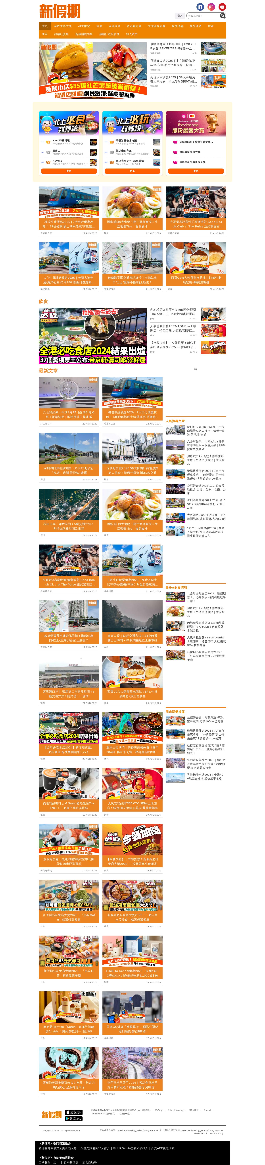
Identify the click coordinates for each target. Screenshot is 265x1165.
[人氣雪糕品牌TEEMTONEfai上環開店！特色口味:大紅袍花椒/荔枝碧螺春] (175, 641)
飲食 (99, 26)
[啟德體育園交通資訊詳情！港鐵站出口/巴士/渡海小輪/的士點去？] (175, 749)
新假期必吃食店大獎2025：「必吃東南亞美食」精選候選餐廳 (206, 656)
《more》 (207, 1110)
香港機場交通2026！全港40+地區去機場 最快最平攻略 (205, 776)
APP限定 (84, 26)
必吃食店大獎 (63, 26)
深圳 (42, 479)
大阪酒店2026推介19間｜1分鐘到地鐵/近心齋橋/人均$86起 (206, 516)
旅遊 (211, 26)
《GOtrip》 (159, 1110)
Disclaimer (199, 1133)
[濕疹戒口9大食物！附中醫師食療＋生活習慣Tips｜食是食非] (175, 459)
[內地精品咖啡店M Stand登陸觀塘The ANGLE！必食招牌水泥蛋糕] (175, 626)
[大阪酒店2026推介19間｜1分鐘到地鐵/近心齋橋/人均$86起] (175, 518)
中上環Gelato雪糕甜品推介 (130, 1148)
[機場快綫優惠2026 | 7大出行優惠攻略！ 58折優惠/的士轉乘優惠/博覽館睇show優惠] (175, 474)
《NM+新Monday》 (176, 1110)
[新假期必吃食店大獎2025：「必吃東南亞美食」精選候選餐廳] (175, 655)
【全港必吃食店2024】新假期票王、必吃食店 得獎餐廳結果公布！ (206, 597)
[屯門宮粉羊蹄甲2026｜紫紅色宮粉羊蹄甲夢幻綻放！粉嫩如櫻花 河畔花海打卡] (175, 763)
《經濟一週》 (125, 1113)
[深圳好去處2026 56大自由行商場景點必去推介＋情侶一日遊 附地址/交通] (175, 430)
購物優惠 (177, 26)
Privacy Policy (216, 1133)
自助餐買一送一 (49, 1162)
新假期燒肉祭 (84, 34)
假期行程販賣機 (109, 34)
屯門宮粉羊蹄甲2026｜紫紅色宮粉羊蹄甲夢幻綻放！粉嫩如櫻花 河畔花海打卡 (206, 763)
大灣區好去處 (156, 26)
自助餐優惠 (71, 1162)
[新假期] (85, 11)
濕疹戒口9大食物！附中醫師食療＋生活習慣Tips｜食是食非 (206, 460)
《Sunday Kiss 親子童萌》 (103, 1113)
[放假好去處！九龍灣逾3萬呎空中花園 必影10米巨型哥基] (175, 721)
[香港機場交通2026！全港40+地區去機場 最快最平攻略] (175, 778)
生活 (45, 34)
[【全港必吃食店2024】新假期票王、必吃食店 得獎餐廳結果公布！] (175, 597)
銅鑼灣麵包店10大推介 (95, 1148)
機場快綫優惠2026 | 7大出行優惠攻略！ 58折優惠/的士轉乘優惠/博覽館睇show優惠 (206, 474)
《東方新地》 (194, 1110)
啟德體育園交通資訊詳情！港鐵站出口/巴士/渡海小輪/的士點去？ (206, 749)
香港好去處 (134, 26)
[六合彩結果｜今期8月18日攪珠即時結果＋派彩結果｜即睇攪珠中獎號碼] (175, 445)
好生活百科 (46, 423)
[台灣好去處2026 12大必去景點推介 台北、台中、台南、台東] (175, 489)
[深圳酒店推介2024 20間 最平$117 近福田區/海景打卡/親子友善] (175, 503)
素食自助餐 (89, 1162)
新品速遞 (196, 26)
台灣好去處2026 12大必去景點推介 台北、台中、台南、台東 (206, 489)
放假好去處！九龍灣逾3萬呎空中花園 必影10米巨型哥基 (205, 719)
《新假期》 (146, 1110)
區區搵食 (114, 26)
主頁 (45, 26)
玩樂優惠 (154, 86)
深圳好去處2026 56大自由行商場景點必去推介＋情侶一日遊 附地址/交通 (206, 430)
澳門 (106, 759)
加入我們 (132, 34)
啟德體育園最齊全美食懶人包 (58, 1148)
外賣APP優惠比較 (163, 1148)
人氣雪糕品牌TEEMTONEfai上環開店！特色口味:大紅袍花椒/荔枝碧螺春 (206, 641)
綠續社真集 (61, 34)
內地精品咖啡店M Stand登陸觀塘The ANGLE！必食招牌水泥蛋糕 (206, 626)
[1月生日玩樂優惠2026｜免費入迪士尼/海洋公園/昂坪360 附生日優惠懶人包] (175, 531)
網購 (106, 982)
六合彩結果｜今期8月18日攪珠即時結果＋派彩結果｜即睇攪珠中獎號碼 (206, 445)
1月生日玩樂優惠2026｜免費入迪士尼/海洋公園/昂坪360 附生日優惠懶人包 (206, 532)
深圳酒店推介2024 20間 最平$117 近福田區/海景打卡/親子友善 (206, 504)
